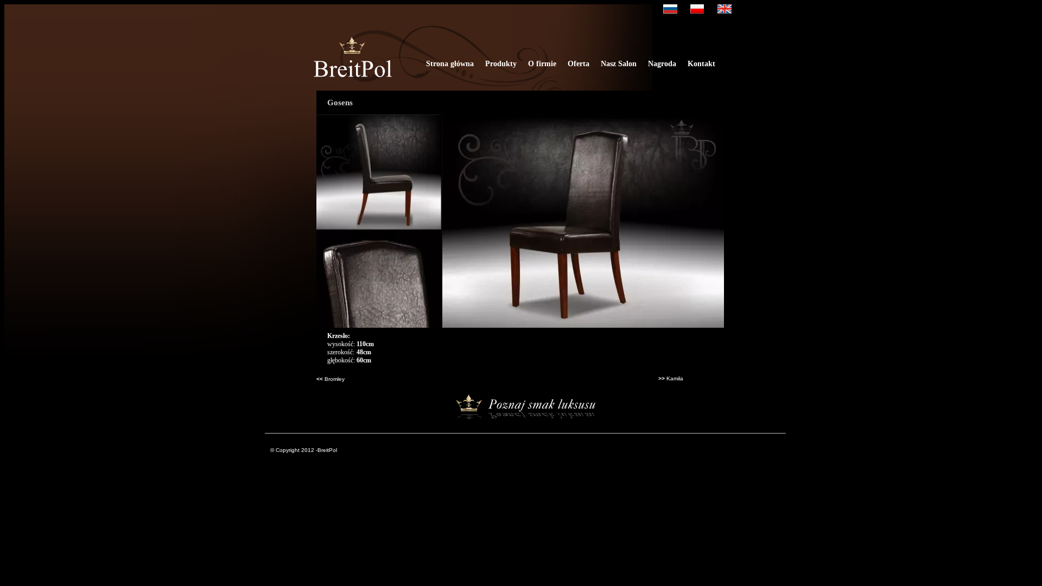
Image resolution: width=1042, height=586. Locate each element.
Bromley (335, 379)
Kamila (674, 378)
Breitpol (353, 62)
